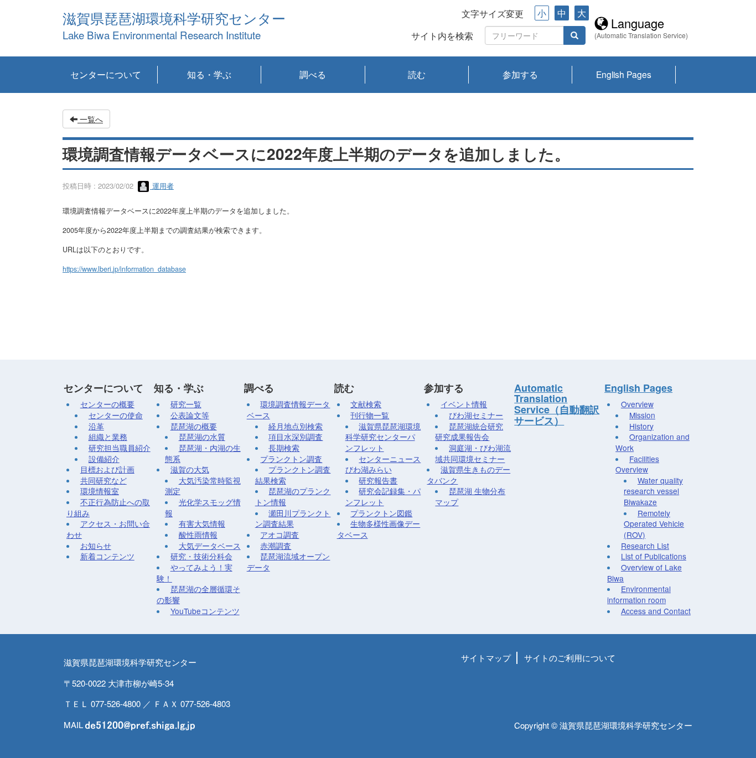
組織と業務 (108, 436)
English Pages (623, 74)
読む (417, 74)
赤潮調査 (275, 545)
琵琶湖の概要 (193, 426)
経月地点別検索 (295, 426)
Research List (645, 545)
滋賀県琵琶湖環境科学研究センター (174, 19)
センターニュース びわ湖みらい (383, 464)
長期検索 (283, 447)
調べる (312, 74)
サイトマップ (486, 657)
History (641, 426)
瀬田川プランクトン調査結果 (293, 518)
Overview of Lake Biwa (644, 573)
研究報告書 (378, 480)
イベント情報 (464, 403)
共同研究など (103, 480)
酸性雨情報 (198, 534)
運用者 (162, 185)
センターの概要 (107, 403)
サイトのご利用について (569, 657)
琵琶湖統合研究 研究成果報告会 (469, 431)
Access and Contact (656, 610)
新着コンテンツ (107, 556)
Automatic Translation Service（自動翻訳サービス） (556, 404)
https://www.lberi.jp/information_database (124, 269)
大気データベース (210, 545)
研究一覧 (185, 403)
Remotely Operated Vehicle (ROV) (654, 523)
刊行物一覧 (369, 414)
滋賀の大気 (189, 469)
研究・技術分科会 (201, 556)
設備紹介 (104, 458)
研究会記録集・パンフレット (383, 496)
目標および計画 (107, 469)
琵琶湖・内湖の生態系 (203, 453)
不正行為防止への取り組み (108, 507)
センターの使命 (116, 414)
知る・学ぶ (209, 74)
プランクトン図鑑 (381, 512)
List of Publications (653, 556)
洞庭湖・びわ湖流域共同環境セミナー (473, 453)
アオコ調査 (279, 534)
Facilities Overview (637, 464)
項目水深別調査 (295, 436)
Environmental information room (639, 594)
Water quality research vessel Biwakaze (653, 491)
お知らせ (95, 545)
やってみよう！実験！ (194, 573)
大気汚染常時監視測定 (203, 486)
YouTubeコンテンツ (205, 610)
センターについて (105, 74)
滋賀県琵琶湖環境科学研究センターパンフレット (383, 436)
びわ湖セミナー (476, 414)
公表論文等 (189, 414)
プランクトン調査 (291, 458)
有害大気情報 (202, 523)
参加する (520, 74)
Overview (637, 403)
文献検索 (365, 403)
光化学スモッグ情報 (203, 507)
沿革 (96, 426)
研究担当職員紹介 (120, 447)
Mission (642, 414)
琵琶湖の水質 (202, 436)
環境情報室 (99, 490)
